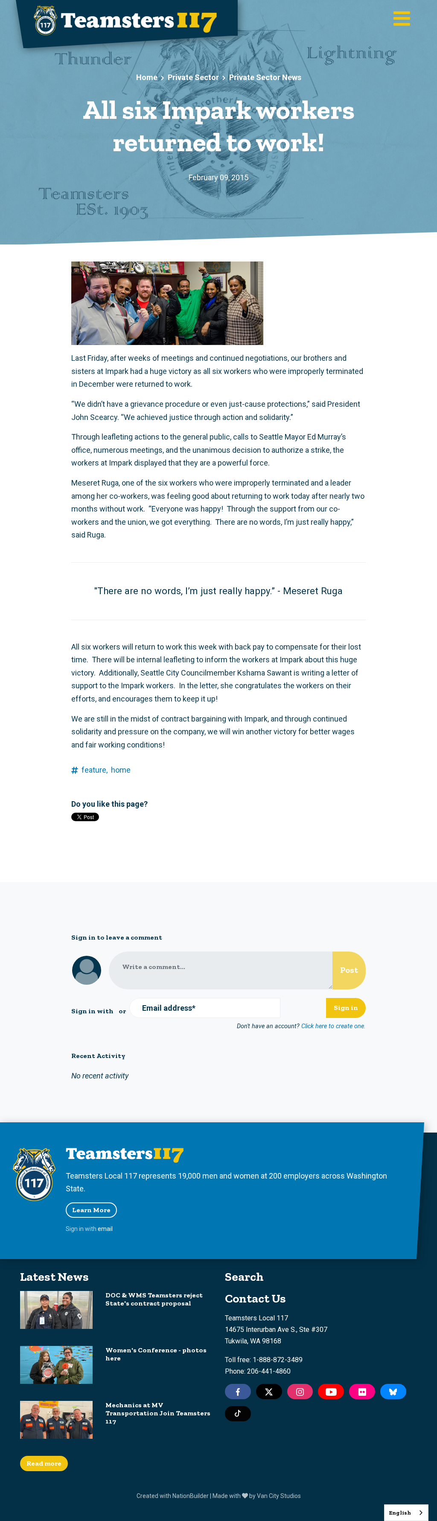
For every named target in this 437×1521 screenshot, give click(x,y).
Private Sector (193, 77)
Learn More (91, 1210)
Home (146, 77)
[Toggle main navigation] (401, 19)
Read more (43, 1463)
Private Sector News (265, 77)
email (105, 1228)
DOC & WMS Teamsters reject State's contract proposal (154, 1299)
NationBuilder (190, 1495)
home (121, 769)
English (400, 1512)
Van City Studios (279, 1495)
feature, (95, 769)
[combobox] (406, 1512)
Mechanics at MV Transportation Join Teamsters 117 (157, 1413)
